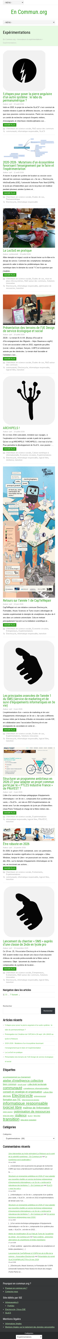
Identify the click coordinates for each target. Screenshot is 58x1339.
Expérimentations (44, 455)
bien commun (9, 1084)
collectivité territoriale (37, 1084)
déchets (7, 1096)
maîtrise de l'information (36, 1107)
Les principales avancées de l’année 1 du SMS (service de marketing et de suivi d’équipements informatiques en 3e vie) (29, 700)
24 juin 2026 (18, 604)
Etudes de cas (38, 197)
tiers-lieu (37, 1116)
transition (20, 288)
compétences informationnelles (36, 1088)
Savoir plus (9, 125)
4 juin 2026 (18, 792)
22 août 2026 (19, 104)
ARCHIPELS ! (11, 428)
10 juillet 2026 (19, 432)
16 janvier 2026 (20, 848)
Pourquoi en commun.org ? (16, 1288)
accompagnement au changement (17, 1077)
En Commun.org (29, 12)
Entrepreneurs (11, 631)
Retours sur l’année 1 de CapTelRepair (27, 600)
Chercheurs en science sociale (18, 129)
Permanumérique (13, 199)
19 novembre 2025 (21, 948)
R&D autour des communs (43, 129)
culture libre (48, 1092)
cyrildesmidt (13, 254)
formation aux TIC (12, 1099)
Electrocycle (11, 202)
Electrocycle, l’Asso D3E (15, 1309)
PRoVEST (42, 819)
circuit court (22, 1084)
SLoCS (42, 131)
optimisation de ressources (32, 1111)
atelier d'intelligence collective (23, 1080)
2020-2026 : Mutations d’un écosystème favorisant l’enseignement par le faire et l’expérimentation (28, 165)
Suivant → (16, 995)
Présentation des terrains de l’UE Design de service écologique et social (29, 329)
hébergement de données (30, 1100)
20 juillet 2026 (25, 254)
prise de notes (8, 1116)
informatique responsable (28, 131)
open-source (8, 1112)
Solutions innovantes (29, 736)
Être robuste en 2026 (16, 844)
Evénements (37, 872)
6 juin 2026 (18, 709)
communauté (11, 131)
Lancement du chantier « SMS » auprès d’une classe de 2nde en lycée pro (28, 942)
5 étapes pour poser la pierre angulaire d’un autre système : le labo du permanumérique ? (27, 97)
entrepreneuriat (40, 1096)
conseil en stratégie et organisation (22, 1091)
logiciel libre (11, 370)
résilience (10, 460)
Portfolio (10, 1306)
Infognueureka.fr (11, 1302)
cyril (10, 104)
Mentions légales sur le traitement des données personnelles (30, 1327)
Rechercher (7, 1006)
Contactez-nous (11, 1291)
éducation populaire (28, 1120)
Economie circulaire (28, 455)
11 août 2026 (19, 172)
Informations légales (13, 1324)
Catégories (7, 1134)
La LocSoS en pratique (17, 251)
